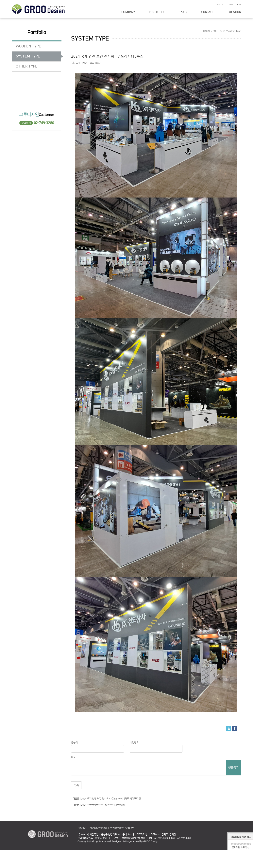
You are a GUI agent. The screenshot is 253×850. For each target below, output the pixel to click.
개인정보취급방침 (98, 827)
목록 (76, 785)
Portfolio (156, 11)
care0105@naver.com (133, 837)
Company (128, 11)
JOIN (239, 5)
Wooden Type (28, 46)
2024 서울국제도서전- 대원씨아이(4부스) (101, 804)
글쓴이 (74, 742)
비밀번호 (134, 742)
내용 (73, 757)
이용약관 (83, 827)
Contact (207, 11)
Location (234, 11)
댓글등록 (233, 767)
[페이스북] (234, 728)
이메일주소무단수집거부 (122, 827)
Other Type (26, 66)
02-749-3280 (44, 123)
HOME (220, 5)
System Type (28, 56)
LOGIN (230, 5)
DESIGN (182, 11)
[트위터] (228, 728)
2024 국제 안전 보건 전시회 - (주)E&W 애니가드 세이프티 (109, 798)
